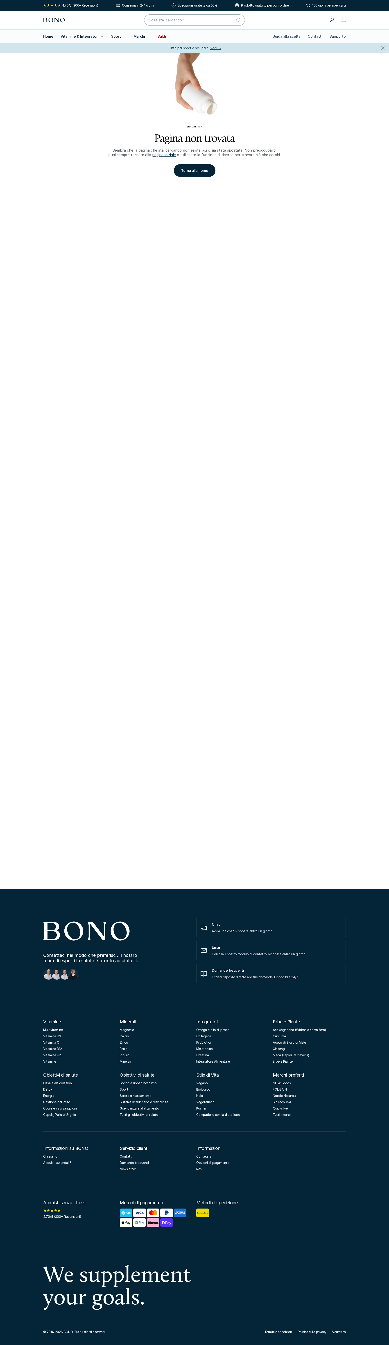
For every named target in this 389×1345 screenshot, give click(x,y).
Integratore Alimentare (213, 1061)
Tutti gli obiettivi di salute (139, 1115)
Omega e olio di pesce (212, 1030)
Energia (48, 1096)
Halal (200, 1096)
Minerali (128, 1022)
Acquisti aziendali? (57, 1163)
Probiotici (203, 1042)
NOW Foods (282, 1083)
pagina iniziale (164, 154)
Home (48, 36)
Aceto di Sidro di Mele (289, 1042)
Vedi (215, 48)
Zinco (124, 1042)
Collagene (203, 1036)
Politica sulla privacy (312, 1332)
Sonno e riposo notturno (138, 1083)
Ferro (123, 1049)
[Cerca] (238, 20)
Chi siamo (50, 1156)
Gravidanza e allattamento (139, 1108)
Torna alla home (194, 170)
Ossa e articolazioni (57, 1083)
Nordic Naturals (284, 1096)
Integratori (207, 1022)
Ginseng (279, 1049)
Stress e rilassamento (136, 1096)
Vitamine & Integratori (80, 36)
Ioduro (124, 1055)
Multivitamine (53, 1030)
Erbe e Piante (286, 1022)
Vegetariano (205, 1102)
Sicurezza (339, 1332)
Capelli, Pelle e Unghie (59, 1115)
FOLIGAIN (280, 1089)
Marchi (139, 36)
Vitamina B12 (52, 1049)
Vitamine (52, 1022)
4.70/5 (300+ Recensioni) (80, 5)
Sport (116, 36)
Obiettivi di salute (60, 1075)
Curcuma (279, 1036)
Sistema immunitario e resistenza (144, 1102)
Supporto (338, 36)
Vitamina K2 (52, 1055)
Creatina (202, 1055)
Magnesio (127, 1030)
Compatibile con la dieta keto (218, 1115)
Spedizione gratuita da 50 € (197, 5)
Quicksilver (281, 1108)
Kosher (201, 1108)
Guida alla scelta (286, 36)
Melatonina (204, 1049)
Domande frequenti (134, 1163)
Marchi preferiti (288, 1075)
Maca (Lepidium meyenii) (291, 1055)
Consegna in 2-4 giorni (138, 5)
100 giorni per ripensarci (329, 5)
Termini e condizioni (278, 1332)
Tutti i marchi (282, 1115)
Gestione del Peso (56, 1102)
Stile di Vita (207, 1075)
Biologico (203, 1089)
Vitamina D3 (52, 1036)
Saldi (162, 36)
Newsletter (128, 1169)
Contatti (315, 36)
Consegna (203, 1156)
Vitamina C (51, 1042)
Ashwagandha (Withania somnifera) (299, 1030)
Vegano (202, 1083)
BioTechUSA (282, 1102)
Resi (199, 1169)
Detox (47, 1089)
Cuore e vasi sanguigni (60, 1108)
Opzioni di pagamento (212, 1163)
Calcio (124, 1036)
